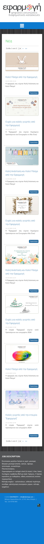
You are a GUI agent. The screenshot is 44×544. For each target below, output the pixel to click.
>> (26, 48)
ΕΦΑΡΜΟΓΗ (14, 497)
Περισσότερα (34, 93)
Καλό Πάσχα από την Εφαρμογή (21, 77)
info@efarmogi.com (26, 497)
